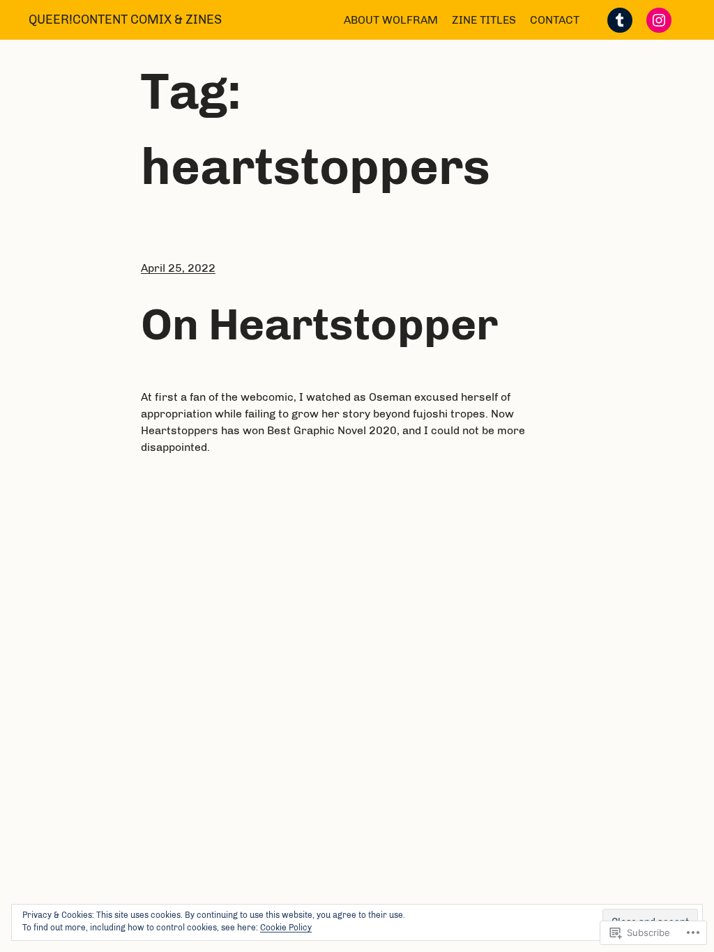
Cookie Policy (286, 927)
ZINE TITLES (484, 19)
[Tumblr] (619, 20)
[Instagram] (658, 20)
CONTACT (554, 19)
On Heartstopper (319, 324)
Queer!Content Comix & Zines (125, 19)
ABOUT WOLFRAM (391, 19)
